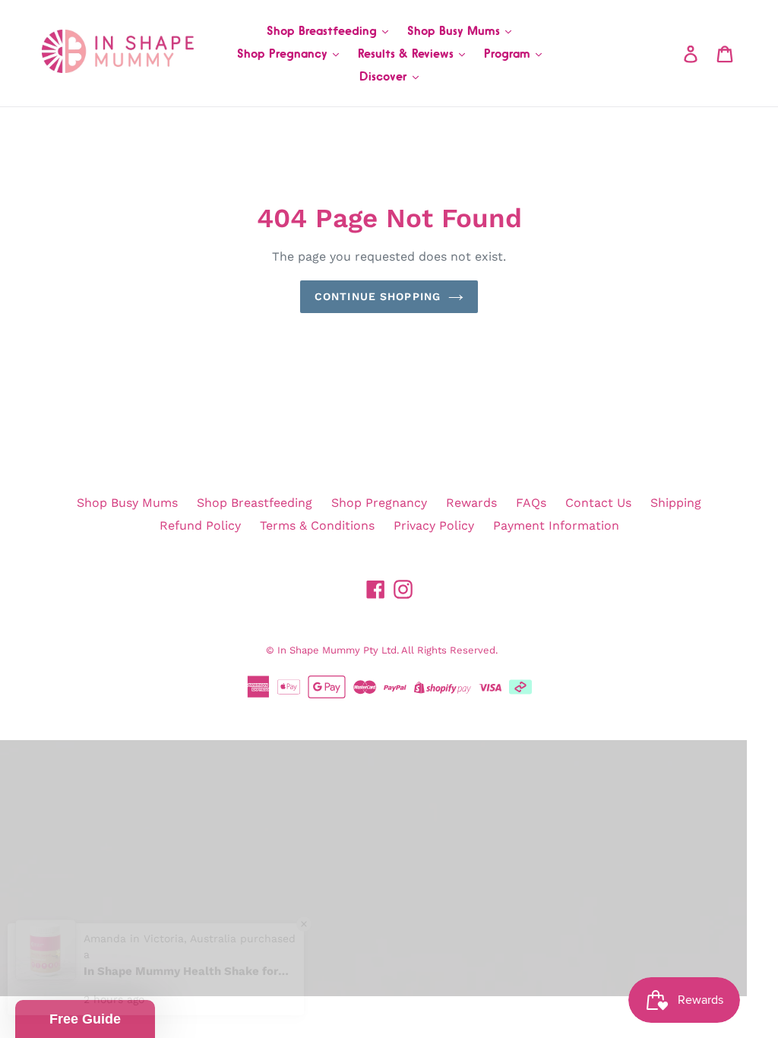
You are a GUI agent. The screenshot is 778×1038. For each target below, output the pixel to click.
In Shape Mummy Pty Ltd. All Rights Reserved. (387, 650)
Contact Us (598, 502)
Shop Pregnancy (284, 53)
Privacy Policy (434, 525)
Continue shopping (378, 296)
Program (509, 53)
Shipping (675, 502)
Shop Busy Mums (455, 30)
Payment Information (556, 525)
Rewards (471, 502)
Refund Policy (200, 525)
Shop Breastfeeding (324, 30)
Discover (385, 76)
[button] (85, 1019)
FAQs (531, 502)
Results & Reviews (407, 53)
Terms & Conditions (317, 525)
